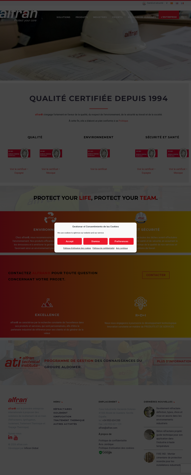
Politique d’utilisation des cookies (77, 248)
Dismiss (95, 241)
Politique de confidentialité (103, 248)
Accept (69, 241)
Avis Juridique (122, 248)
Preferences (121, 241)
